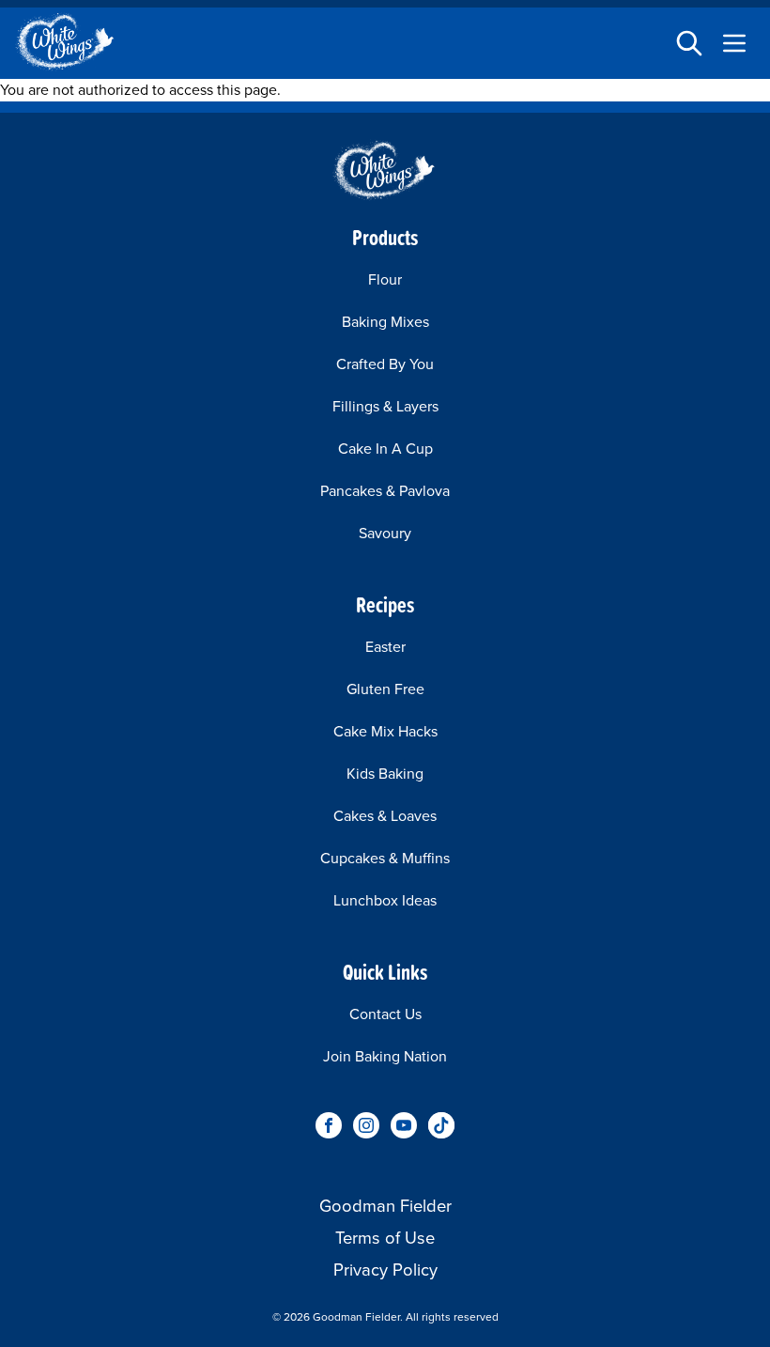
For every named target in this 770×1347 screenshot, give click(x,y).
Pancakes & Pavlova (385, 491)
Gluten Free (385, 689)
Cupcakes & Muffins (385, 858)
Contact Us (385, 1014)
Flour (385, 279)
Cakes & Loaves (385, 816)
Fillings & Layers (385, 406)
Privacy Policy (385, 1269)
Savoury (385, 533)
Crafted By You (385, 364)
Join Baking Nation (385, 1056)
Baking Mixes (385, 322)
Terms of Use (385, 1237)
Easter (385, 647)
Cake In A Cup (385, 448)
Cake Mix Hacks (385, 731)
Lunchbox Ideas (385, 900)
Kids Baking (385, 773)
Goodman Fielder (385, 1205)
